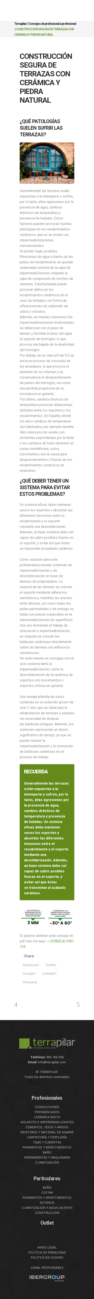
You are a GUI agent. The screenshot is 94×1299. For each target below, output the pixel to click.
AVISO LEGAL (47, 1247)
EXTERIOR (47, 1202)
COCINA (47, 1192)
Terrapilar (20, 23)
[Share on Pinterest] (28, 982)
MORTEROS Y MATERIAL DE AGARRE (47, 1132)
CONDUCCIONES (47, 1107)
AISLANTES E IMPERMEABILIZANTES (47, 1122)
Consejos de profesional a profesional (52, 23)
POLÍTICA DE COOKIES (47, 1257)
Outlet (47, 1223)
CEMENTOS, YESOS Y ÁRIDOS (47, 1127)
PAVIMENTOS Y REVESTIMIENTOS (47, 1147)
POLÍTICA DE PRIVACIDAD (47, 1252)
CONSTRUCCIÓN (47, 1213)
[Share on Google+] (28, 973)
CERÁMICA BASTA (47, 1117)
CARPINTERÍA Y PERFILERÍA (47, 1137)
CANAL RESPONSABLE (47, 1267)
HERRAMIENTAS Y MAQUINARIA (47, 1157)
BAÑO (47, 1152)
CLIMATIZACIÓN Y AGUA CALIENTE (47, 1208)
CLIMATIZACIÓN (47, 1162)
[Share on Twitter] (49, 964)
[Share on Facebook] (29, 964)
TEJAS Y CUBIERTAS (47, 1142)
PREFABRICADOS (47, 1112)
